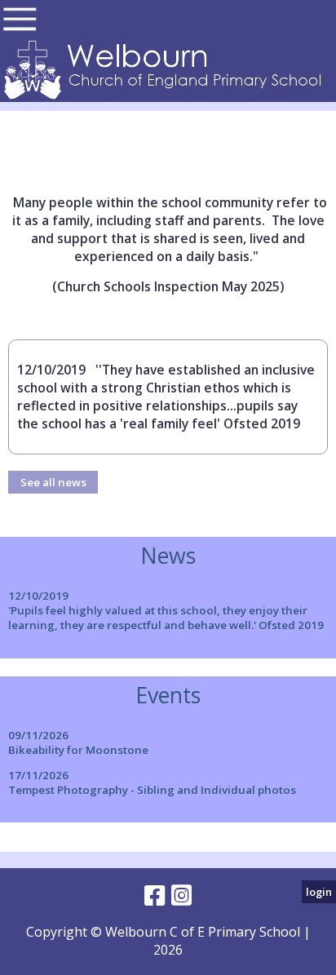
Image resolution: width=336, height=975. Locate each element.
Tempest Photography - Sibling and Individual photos (152, 789)
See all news (53, 482)
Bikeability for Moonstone (78, 749)
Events (168, 695)
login (319, 891)
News (168, 555)
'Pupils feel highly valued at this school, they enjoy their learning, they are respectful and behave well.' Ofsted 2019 (166, 617)
